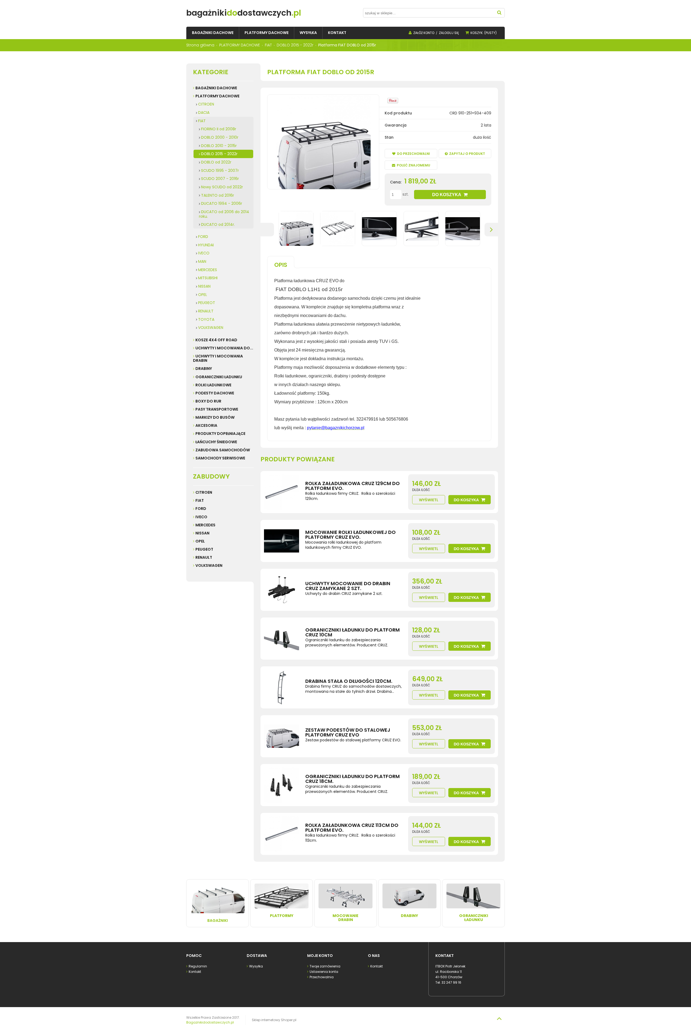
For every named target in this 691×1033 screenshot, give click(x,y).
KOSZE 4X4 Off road (216, 340)
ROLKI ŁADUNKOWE (213, 385)
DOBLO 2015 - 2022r (219, 153)
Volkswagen (208, 565)
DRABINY (203, 368)
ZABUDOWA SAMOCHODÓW (222, 450)
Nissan (202, 533)
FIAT (202, 121)
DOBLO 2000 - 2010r (219, 137)
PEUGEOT (206, 302)
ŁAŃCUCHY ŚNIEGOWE (216, 442)
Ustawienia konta (324, 971)
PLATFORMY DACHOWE (217, 96)
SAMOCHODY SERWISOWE (220, 458)
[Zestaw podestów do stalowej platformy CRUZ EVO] (281, 736)
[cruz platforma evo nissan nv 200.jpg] (296, 228)
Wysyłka (256, 966)
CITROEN (206, 104)
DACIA (203, 112)
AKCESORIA (206, 425)
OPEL (202, 294)
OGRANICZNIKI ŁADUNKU (218, 377)
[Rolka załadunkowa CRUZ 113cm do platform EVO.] (281, 834)
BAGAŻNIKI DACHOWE (216, 88)
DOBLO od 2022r (216, 162)
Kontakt (195, 971)
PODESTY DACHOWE (214, 393)
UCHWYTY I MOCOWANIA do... (224, 348)
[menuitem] (213, 33)
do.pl (243, 13)
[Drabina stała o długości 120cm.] (281, 687)
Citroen (203, 492)
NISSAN (204, 286)
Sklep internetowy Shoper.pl (274, 1020)
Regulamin (198, 966)
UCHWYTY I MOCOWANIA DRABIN (218, 358)
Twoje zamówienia (325, 966)
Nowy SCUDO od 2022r (222, 187)
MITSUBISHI (208, 278)
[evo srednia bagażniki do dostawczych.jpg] (337, 228)
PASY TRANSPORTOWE (216, 409)
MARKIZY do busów (215, 417)
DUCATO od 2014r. (218, 224)
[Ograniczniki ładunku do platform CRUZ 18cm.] (281, 785)
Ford (200, 508)
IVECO (203, 253)
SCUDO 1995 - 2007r (220, 170)
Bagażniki (217, 920)
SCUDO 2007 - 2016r (220, 178)
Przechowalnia (322, 977)
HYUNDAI (206, 245)
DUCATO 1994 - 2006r (221, 203)
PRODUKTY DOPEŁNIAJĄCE (220, 433)
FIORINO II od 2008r (218, 129)
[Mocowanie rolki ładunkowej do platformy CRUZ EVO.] (281, 541)
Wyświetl (428, 500)
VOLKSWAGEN (210, 327)
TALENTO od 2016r (217, 195)
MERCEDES (207, 269)
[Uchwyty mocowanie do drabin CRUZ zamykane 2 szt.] (281, 590)
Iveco (201, 517)
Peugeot (204, 549)
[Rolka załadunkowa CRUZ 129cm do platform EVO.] (281, 492)
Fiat (199, 500)
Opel (200, 541)
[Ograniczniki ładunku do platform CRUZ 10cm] (281, 638)
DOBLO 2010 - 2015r (219, 145)
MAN (202, 261)
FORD (203, 236)
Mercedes (205, 525)
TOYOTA (206, 319)
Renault (203, 557)
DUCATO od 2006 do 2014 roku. (224, 214)
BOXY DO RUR (208, 401)
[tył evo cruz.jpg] (421, 228)
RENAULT (206, 311)
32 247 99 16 (451, 982)
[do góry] (499, 1018)
